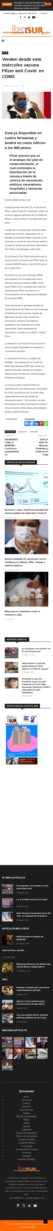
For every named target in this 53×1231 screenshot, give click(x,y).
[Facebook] (26, 423)
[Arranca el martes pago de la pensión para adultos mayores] (7, 1058)
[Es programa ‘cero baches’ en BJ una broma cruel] (12, 653)
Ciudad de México (26, 1143)
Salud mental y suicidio (13, 950)
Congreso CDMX (26, 1139)
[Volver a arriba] (45, 1221)
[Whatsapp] (45, 423)
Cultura (26, 1103)
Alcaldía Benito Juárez (26, 1149)
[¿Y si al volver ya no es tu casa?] (8, 903)
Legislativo (26, 1129)
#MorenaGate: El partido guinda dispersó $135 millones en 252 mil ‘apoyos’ (35, 666)
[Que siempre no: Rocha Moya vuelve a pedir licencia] (42, 1047)
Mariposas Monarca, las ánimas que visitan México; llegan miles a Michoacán (33, 967)
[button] (46, 4)
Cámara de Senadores (27, 1136)
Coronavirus (22, 432)
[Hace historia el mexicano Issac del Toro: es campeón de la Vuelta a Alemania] (8, 917)
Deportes (26, 1106)
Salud (5, 53)
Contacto (43, 13)
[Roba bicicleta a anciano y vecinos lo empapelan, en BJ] (7, 1070)
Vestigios (26, 1156)
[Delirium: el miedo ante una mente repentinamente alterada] (8, 991)
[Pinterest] (41, 423)
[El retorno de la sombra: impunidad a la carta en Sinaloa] (19, 1058)
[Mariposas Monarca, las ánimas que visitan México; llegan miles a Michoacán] (8, 968)
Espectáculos (26, 1110)
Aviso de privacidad (27, 1227)
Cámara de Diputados (26, 1133)
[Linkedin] (36, 423)
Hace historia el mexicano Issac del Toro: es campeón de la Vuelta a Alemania (33, 916)
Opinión (26, 1126)
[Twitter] (31, 423)
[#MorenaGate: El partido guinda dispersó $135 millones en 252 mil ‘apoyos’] (12, 668)
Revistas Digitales (26, 1159)
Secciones (26, 1100)
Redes (26, 1120)
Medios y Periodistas (26, 1116)
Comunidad (26, 1146)
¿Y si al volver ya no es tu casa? (32, 899)
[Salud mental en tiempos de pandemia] (8, 940)
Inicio (26, 1097)
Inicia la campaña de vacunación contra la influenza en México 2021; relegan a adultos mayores (25, 562)
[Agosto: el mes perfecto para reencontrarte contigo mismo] (8, 1005)
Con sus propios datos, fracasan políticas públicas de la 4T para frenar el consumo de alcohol (32, 1017)
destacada (34, 432)
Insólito (26, 1113)
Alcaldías (26, 1152)
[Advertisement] (25, 789)
